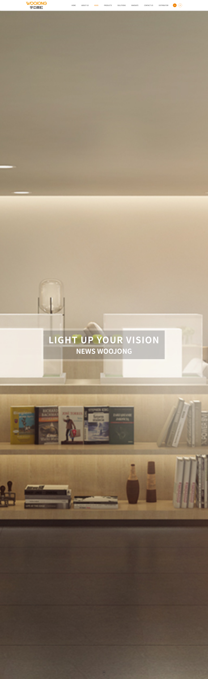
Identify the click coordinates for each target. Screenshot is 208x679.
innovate (134, 5)
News (96, 5)
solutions (121, 5)
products (108, 5)
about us (85, 5)
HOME (74, 5)
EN (175, 5)
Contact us (148, 5)
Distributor (163, 5)
